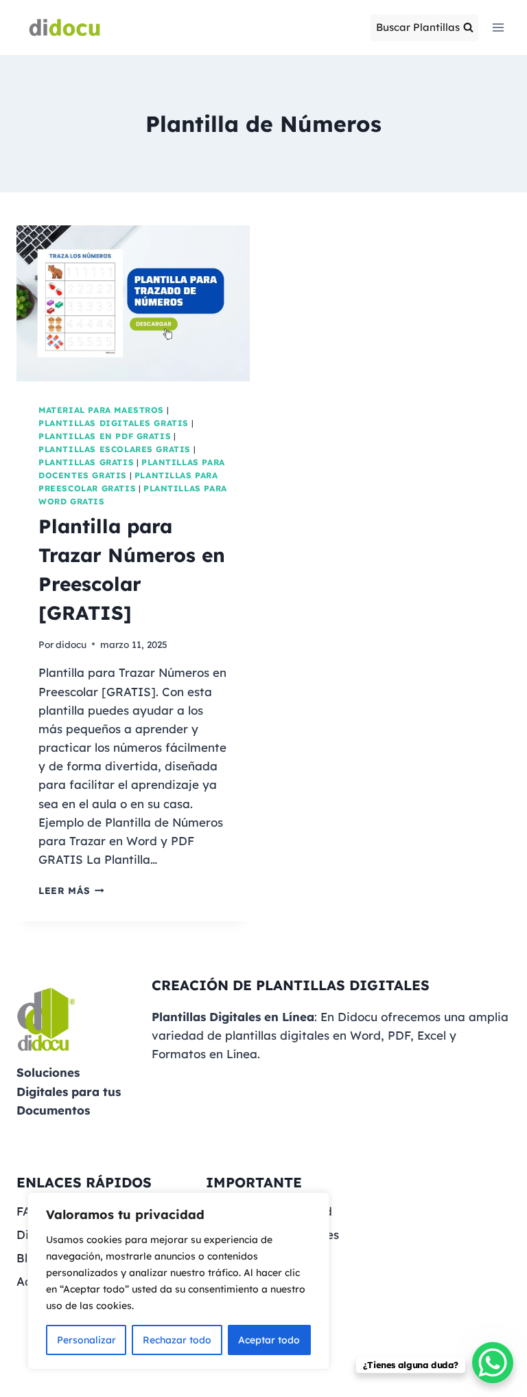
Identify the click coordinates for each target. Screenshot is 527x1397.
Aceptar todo (269, 1340)
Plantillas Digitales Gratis (113, 423)
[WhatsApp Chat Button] (492, 1362)
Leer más (71, 890)
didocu (71, 644)
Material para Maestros (101, 410)
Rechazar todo (177, 1340)
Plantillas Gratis (86, 462)
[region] (178, 1281)
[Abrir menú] (498, 27)
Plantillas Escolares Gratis (114, 449)
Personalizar (86, 1340)
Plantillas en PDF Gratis (104, 436)
